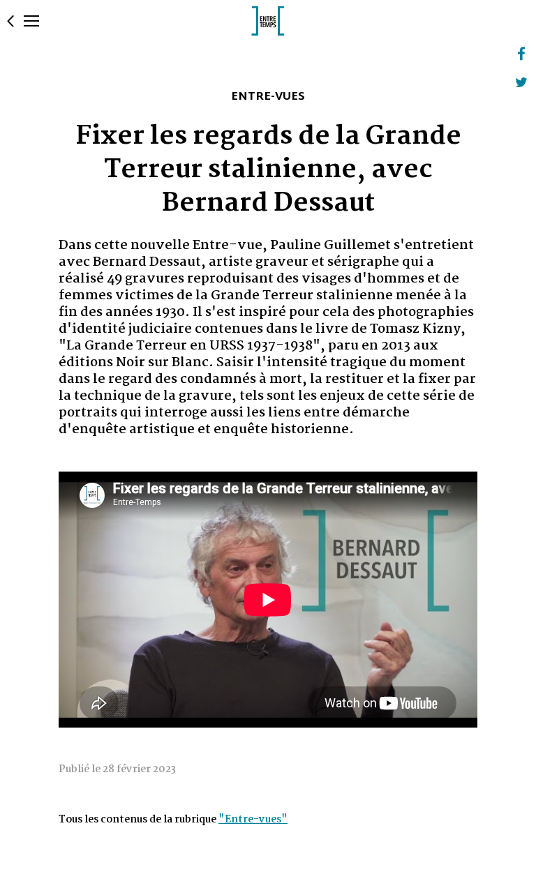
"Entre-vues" (253, 819)
